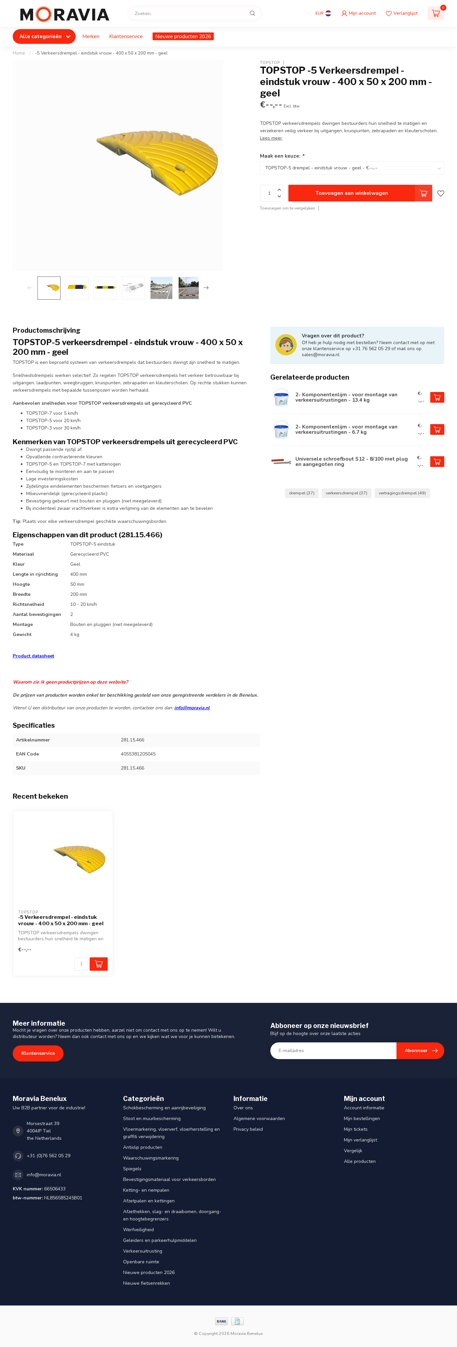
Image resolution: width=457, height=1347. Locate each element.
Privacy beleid (248, 1129)
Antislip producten (142, 1147)
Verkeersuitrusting (142, 1251)
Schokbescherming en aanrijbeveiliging (164, 1108)
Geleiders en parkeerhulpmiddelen (160, 1240)
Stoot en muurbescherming (152, 1118)
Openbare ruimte (141, 1262)
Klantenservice (126, 36)
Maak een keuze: (282, 155)
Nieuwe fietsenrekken (146, 1283)
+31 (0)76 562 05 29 (48, 1156)
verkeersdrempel (346, 493)
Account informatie (364, 1108)
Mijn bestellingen (362, 1118)
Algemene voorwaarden (259, 1118)
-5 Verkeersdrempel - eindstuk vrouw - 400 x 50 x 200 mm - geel (101, 53)
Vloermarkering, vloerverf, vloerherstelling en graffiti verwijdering (171, 1133)
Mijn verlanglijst (360, 1140)
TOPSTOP (270, 62)
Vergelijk (353, 1150)
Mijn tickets (356, 1129)
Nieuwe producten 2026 (183, 36)
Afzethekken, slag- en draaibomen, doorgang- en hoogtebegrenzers (172, 1215)
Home (19, 53)
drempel (301, 493)
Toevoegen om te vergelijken (287, 208)
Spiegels (132, 1169)
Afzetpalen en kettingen (149, 1201)
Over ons (243, 1108)
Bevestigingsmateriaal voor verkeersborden (169, 1179)
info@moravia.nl (191, 708)
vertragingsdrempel (402, 493)
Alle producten (360, 1161)
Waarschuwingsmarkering (151, 1158)
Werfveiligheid (138, 1229)
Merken (90, 36)
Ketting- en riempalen (146, 1190)
